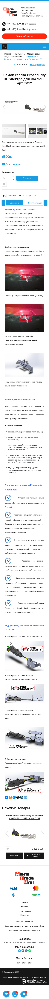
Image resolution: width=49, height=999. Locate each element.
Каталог (24, 906)
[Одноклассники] (10, 797)
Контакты (24, 915)
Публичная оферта (38, 977)
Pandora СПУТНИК (24, 921)
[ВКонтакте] (6, 797)
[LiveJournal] (21, 797)
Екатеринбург (37, 64)
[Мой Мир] (14, 797)
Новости (24, 902)
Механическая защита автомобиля (24, 930)
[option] (24, 837)
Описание (14, 203)
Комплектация (35, 203)
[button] (4, 107)
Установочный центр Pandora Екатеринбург (24, 926)
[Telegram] (25, 797)
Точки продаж (24, 911)
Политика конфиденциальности (15, 977)
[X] (18, 797)
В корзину (27, 178)
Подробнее (14, 855)
